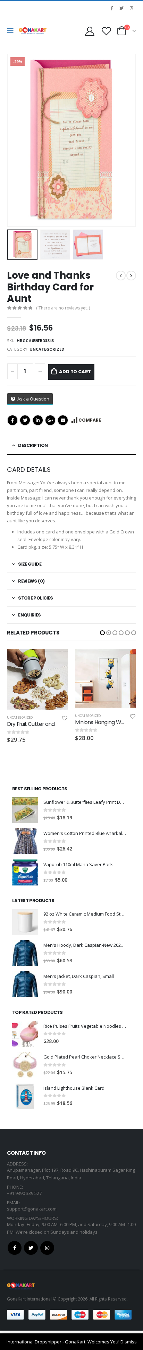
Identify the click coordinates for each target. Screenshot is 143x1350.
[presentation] (15, 140)
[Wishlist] (106, 31)
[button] (102, 633)
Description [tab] (33, 445)
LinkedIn (37, 420)
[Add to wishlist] (65, 717)
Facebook (12, 420)
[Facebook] (111, 7)
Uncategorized (47, 349)
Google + (50, 420)
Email (62, 420)
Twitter (25, 420)
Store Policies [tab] (35, 598)
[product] (37, 678)
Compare (89, 420)
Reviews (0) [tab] (31, 581)
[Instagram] (131, 7)
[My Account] (90, 31)
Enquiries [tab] (29, 615)
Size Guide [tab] (29, 564)
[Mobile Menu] (12, 31)
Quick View (56, 657)
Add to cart (75, 371)
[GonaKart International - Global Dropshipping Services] (33, 30)
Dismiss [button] (128, 1342)
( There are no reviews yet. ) (63, 308)
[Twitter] (121, 7)
